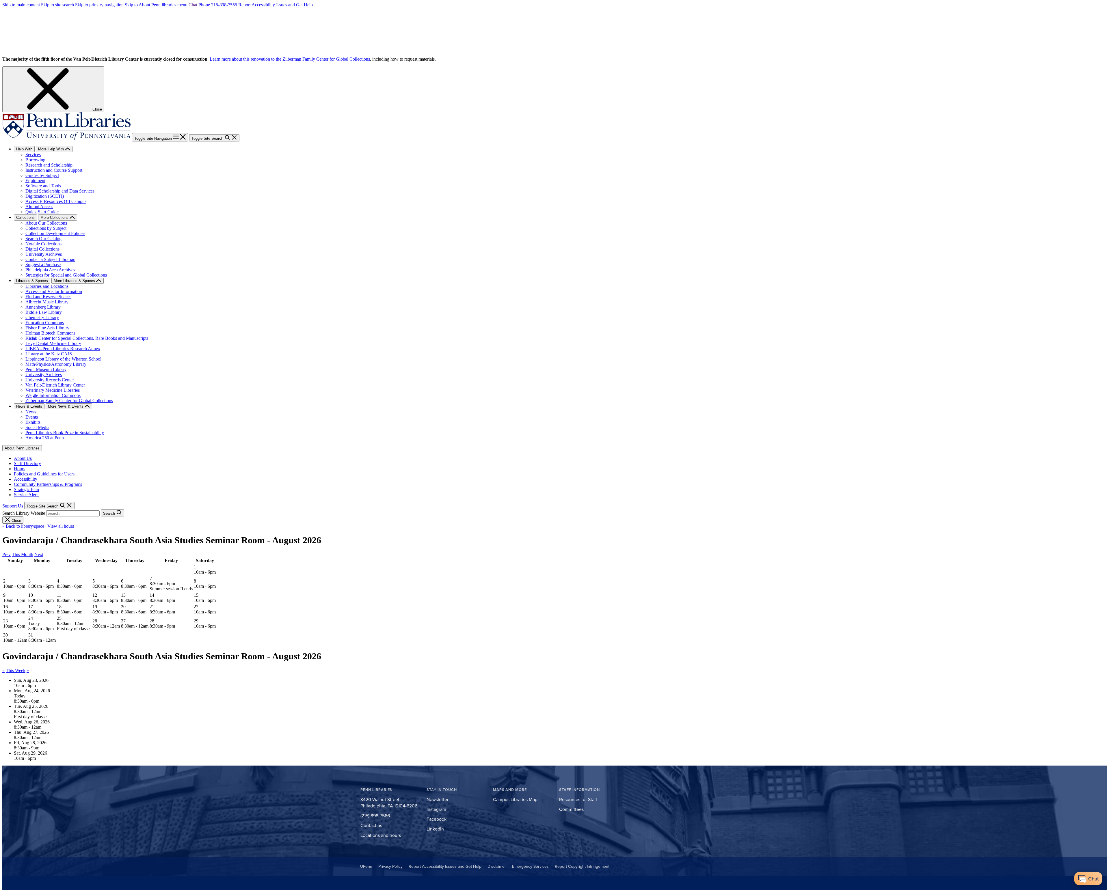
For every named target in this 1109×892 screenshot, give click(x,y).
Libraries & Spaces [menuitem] (32, 281)
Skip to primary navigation (99, 4)
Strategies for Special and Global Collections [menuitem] (66, 275)
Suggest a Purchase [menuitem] (43, 264)
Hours (19, 468)
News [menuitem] (30, 411)
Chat (193, 4)
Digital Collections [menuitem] (42, 249)
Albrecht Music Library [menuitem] (46, 301)
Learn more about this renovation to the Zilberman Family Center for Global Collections (290, 59)
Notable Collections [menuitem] (43, 243)
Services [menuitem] (33, 154)
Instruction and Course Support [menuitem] (53, 170)
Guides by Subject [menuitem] (42, 175)
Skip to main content (21, 4)
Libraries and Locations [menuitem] (46, 286)
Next (38, 554)
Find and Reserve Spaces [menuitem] (48, 296)
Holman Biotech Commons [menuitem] (50, 333)
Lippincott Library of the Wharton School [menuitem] (63, 359)
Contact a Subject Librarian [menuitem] (50, 259)
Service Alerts (26, 494)
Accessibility (25, 479)
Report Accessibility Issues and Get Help (275, 4)
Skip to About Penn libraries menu (156, 4)
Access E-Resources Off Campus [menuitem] (55, 201)
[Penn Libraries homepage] (67, 138)
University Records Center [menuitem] (49, 379)
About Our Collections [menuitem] (46, 223)
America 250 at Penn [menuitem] (44, 437)
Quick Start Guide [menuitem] (42, 211)
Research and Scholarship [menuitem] (48, 165)
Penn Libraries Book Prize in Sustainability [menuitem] (64, 432)
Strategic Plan (26, 489)
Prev (6, 554)
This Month (22, 554)
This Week (15, 670)
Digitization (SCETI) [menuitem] (44, 196)
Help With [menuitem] (24, 149)
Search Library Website (23, 513)
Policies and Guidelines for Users (44, 473)
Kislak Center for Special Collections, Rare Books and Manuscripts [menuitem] (86, 338)
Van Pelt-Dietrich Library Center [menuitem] (55, 384)
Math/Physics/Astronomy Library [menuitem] (55, 364)
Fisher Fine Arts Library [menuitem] (47, 327)
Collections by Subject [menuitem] (45, 228)
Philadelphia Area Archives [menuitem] (50, 269)
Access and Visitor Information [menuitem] (53, 291)
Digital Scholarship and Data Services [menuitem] (59, 191)
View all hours (60, 526)
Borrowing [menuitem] (35, 159)
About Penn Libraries (22, 448)
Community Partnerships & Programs (48, 484)
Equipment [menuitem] (35, 180)
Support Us (12, 505)
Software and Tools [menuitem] (43, 185)
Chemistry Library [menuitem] (42, 317)
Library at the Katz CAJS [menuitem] (48, 353)
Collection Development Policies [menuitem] (55, 233)
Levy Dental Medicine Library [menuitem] (53, 343)
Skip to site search (57, 4)
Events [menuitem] (31, 417)
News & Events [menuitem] (29, 406)
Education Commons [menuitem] (44, 322)
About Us (23, 458)
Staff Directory (27, 463)
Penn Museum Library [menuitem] (45, 369)
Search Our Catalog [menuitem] (43, 238)
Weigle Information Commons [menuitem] (53, 395)
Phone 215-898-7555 (217, 4)
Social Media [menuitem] (37, 427)
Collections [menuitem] (25, 217)
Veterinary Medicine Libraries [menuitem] (52, 390)
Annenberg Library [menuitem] (43, 307)
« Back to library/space (23, 526)
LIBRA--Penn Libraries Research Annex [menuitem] (62, 348)
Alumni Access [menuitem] (39, 206)
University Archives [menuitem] (43, 254)
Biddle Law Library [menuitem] (43, 312)
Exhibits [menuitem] (32, 422)
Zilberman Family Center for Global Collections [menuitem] (69, 400)
